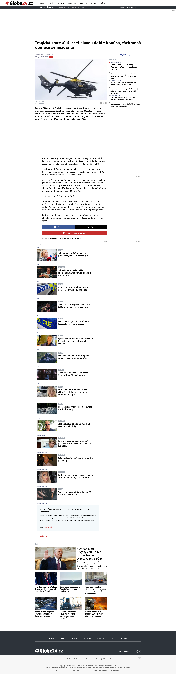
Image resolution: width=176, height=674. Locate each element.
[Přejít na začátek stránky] (139, 659)
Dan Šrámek (48, 527)
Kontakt (76, 659)
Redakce (70, 659)
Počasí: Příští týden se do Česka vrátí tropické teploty (75, 408)
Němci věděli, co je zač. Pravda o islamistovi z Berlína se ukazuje (45, 614)
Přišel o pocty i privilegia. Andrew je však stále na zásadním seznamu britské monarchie (125, 91)
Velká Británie (52, 238)
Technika (72, 3)
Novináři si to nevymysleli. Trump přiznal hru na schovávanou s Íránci (90, 553)
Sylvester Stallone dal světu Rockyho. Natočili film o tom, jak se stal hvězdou (75, 341)
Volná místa (114, 659)
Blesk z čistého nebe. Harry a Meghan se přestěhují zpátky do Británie (123, 67)
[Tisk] (106, 103)
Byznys (61, 3)
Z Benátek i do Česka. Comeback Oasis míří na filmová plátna (73, 374)
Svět (52, 3)
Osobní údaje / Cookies (101, 659)
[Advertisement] (74, 139)
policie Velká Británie (73, 238)
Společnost (82, 7)
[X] (103, 103)
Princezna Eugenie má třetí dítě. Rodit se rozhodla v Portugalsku (125, 105)
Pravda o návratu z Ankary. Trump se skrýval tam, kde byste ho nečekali (46, 589)
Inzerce (90, 659)
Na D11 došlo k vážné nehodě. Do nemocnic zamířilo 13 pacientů (73, 288)
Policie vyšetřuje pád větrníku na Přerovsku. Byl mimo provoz (73, 322)
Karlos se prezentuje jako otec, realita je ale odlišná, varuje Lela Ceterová (76, 476)
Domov (43, 3)
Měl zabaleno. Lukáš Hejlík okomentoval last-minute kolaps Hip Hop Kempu (75, 272)
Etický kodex (62, 659)
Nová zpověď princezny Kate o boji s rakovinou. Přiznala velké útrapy (123, 99)
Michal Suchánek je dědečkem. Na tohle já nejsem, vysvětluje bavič (74, 305)
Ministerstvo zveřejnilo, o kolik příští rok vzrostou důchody (75, 493)
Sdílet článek (125, 55)
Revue (93, 3)
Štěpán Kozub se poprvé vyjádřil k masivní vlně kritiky (74, 425)
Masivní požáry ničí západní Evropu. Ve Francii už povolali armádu (95, 614)
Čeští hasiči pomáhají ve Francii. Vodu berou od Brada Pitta (70, 589)
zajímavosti (62, 238)
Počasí (103, 3)
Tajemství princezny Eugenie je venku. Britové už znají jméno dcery (124, 84)
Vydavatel (83, 659)
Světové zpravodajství (47, 7)
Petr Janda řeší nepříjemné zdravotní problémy (75, 459)
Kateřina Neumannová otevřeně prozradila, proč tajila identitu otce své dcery (74, 443)
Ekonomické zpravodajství (67, 7)
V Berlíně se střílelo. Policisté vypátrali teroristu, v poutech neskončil (68, 615)
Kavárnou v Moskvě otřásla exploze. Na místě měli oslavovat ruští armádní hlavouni (95, 590)
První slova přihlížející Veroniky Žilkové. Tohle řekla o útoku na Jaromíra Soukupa (72, 392)
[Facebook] (101, 103)
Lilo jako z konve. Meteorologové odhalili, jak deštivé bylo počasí (73, 356)
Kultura (83, 3)
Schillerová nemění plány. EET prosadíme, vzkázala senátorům (73, 254)
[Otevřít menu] (169, 3)
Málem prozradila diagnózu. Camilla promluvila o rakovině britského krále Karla (123, 76)
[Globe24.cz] (19, 3)
